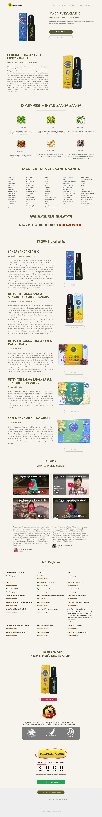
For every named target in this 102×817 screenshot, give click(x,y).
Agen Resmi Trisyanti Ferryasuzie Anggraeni (51, 595)
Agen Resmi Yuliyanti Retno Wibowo (18, 625)
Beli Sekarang (89, 5)
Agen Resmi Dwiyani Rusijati (76, 595)
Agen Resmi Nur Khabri (74, 589)
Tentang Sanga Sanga (59, 5)
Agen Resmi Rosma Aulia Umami (47, 609)
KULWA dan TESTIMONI (75, 582)
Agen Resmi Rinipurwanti (45, 625)
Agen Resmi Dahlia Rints (75, 625)
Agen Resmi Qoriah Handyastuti (77, 632)
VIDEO (69, 573)
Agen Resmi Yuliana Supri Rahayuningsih (19, 602)
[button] (51, 792)
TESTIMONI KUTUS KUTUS (15, 573)
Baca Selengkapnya (11, 576)
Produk (80, 5)
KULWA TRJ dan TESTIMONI (46, 582)
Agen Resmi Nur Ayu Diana (76, 609)
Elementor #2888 (12, 589)
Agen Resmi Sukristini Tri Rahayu (78, 602)
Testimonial (72, 5)
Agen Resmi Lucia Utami (45, 589)
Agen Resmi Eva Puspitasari (15, 595)
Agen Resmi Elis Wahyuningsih (16, 632)
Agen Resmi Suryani (43, 632)
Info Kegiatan (41, 573)
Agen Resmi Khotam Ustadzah (16, 609)
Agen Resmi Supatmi (43, 602)
